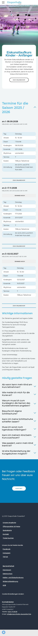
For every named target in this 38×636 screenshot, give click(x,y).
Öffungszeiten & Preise (11, 526)
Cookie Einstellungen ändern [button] (13, 594)
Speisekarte (7, 530)
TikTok (5, 557)
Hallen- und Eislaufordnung (13, 577)
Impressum (7, 570)
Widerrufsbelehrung (10, 581)
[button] (3, 632)
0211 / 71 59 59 (12, 611)
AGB (4, 585)
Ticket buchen (8, 538)
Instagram (6, 553)
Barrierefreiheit (8, 566)
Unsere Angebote (9, 523)
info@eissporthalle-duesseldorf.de (19, 614)
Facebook (6, 549)
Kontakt (6, 534)
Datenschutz (7, 574)
